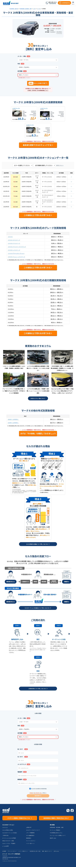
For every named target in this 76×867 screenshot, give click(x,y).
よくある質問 (5, 846)
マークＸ (39, 8)
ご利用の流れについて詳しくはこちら (37, 688)
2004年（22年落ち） (13, 423)
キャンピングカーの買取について (57, 835)
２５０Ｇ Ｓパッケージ (14, 240)
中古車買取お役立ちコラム (56, 832)
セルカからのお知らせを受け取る (39, 788)
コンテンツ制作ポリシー (23, 851)
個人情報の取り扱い (38, 792)
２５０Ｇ (10, 237)
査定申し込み (53, 838)
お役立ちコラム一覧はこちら (37, 398)
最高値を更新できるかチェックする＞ (38, 145)
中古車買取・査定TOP (14, 8)
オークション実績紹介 (55, 830)
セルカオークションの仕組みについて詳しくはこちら (37, 608)
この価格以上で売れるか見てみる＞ (38, 215)
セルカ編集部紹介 (30, 835)
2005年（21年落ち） (13, 419)
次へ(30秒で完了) (38, 83)
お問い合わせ (56, 851)
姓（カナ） (21, 749)
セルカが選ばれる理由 (7, 830)
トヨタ (34, 8)
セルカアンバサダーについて (33, 830)
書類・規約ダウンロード (47, 851)
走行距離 (20, 71)
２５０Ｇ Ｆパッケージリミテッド (17, 247)
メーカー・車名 (22, 56)
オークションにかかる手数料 (9, 838)
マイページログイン (30, 840)
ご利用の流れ (5, 835)
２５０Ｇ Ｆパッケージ (14, 243)
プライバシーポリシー (12, 851)
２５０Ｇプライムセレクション (16, 253)
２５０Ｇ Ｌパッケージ (14, 250)
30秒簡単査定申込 (66, 3)
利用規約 (31, 792)
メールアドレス (22, 764)
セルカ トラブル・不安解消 (8, 843)
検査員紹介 (28, 838)
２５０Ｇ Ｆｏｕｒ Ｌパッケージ (16, 257)
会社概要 (4, 851)
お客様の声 (28, 827)
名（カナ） (21, 757)
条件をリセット (60, 165)
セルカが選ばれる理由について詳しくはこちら (37, 544)
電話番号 (20, 772)
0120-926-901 (52, 3)
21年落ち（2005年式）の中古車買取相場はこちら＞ (38, 90)
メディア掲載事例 (30, 832)
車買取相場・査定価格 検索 (25, 8)
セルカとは (5, 827)
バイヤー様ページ (30, 843)
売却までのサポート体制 (8, 840)
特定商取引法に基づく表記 (35, 851)
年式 (19, 64)
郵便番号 (20, 779)
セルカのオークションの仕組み (9, 832)
